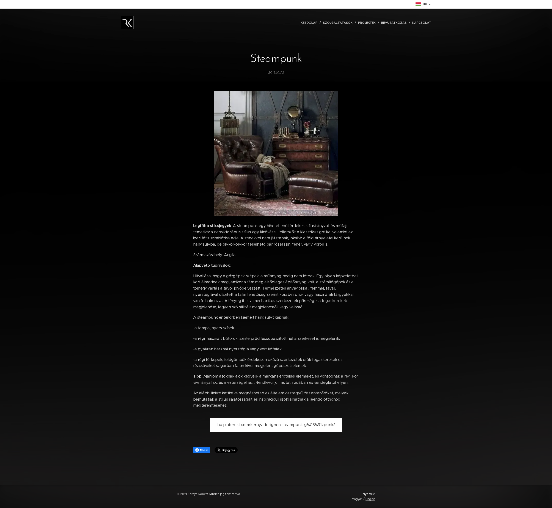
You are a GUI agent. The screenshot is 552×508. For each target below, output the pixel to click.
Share (204, 450)
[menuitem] (310, 22)
